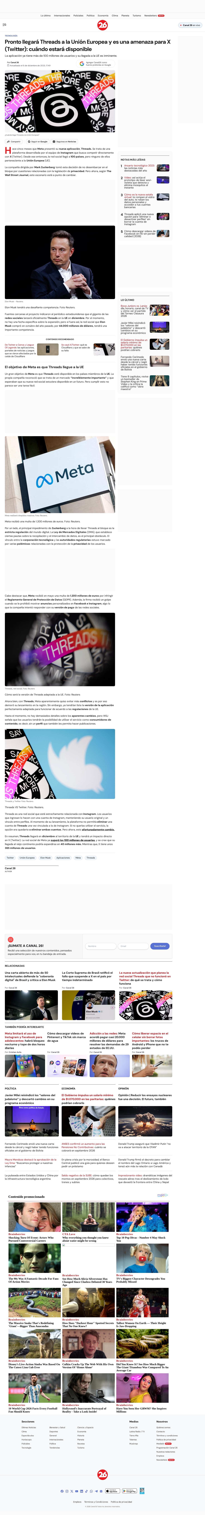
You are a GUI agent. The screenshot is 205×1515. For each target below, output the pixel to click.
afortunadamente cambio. (98, 829)
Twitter (10, 857)
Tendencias (55, 1447)
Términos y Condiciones (96, 1501)
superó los (73, 840)
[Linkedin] (81, 1491)
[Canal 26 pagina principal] (102, 29)
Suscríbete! (160, 946)
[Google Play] (129, 1491)
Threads (91, 857)
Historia (80, 1435)
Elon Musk (45, 857)
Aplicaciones (63, 857)
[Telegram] (96, 1491)
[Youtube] (76, 1491)
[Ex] (71, 1491)
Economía (68, 1088)
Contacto (160, 1431)
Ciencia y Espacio (85, 1427)
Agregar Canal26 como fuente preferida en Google (98, 63)
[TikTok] (86, 1491)
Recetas (81, 1443)
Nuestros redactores (165, 1451)
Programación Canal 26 (167, 1447)
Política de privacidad (166, 1439)
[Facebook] (62, 1491)
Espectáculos (28, 1435)
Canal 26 (15, 62)
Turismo (80, 1447)
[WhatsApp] (91, 1491)
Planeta (80, 1439)
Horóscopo (27, 1439)
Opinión (123, 1088)
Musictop (133, 1443)
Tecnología (11, 35)
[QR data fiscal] (142, 1493)
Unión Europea (27, 857)
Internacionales (56, 1439)
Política (10, 1088)
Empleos (160, 1456)
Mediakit (163, 1443)
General (53, 1435)
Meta (78, 857)
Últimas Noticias (29, 1427)
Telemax (133, 1439)
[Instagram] (67, 1491)
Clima (24, 1431)
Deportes (54, 1431)
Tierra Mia (133, 1435)
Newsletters (165, 1460)
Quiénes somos (163, 1427)
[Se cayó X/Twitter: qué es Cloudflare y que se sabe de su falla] (104, 349)
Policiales (26, 1443)
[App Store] (112, 1491)
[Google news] (101, 1491)
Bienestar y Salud (57, 1427)
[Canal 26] (102, 1475)
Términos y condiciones (167, 1435)
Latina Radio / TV (137, 1431)
